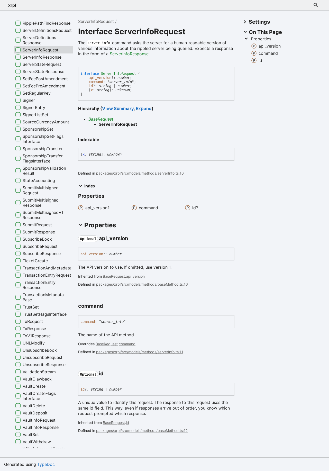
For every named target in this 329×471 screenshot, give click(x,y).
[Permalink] (132, 238)
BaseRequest (100, 119)
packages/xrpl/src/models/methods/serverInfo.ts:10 (140, 173)
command (96, 82)
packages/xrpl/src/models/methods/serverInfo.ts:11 (139, 352)
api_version (100, 78)
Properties (261, 38)
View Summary (118, 108)
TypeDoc (46, 464)
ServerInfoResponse (129, 53)
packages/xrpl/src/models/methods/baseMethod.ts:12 (142, 430)
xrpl (12, 5)
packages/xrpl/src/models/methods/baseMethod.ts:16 (142, 284)
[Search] (315, 5)
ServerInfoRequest (96, 21)
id (91, 86)
